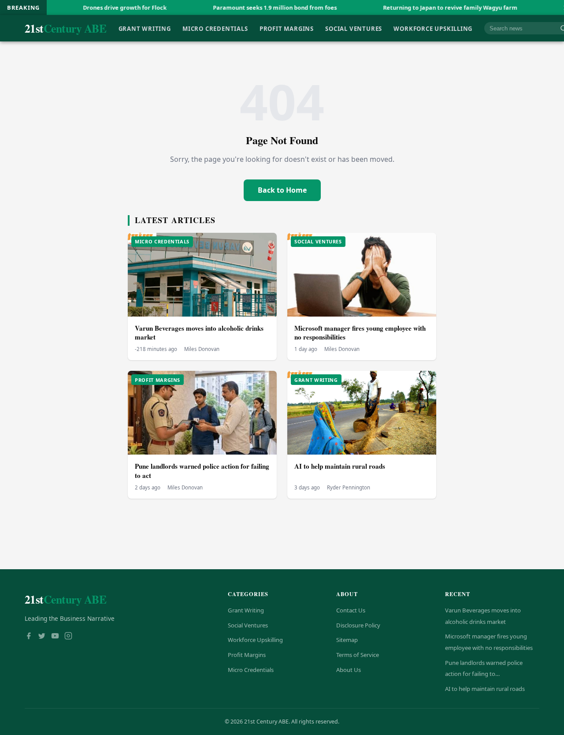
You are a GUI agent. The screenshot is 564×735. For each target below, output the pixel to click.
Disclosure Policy (358, 625)
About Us (348, 670)
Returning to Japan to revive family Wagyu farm (424, 7)
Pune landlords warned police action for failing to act (202, 470)
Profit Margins (287, 28)
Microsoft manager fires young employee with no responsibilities (360, 332)
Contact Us (350, 610)
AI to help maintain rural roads (339, 466)
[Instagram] (68, 637)
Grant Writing (145, 28)
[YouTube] (55, 637)
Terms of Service (357, 655)
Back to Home (282, 190)
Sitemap (347, 640)
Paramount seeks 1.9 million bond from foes (249, 7)
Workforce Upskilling (432, 28)
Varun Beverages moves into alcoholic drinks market (199, 332)
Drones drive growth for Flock (99, 7)
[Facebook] (29, 637)
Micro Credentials (215, 28)
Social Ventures (353, 28)
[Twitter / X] (42, 637)
